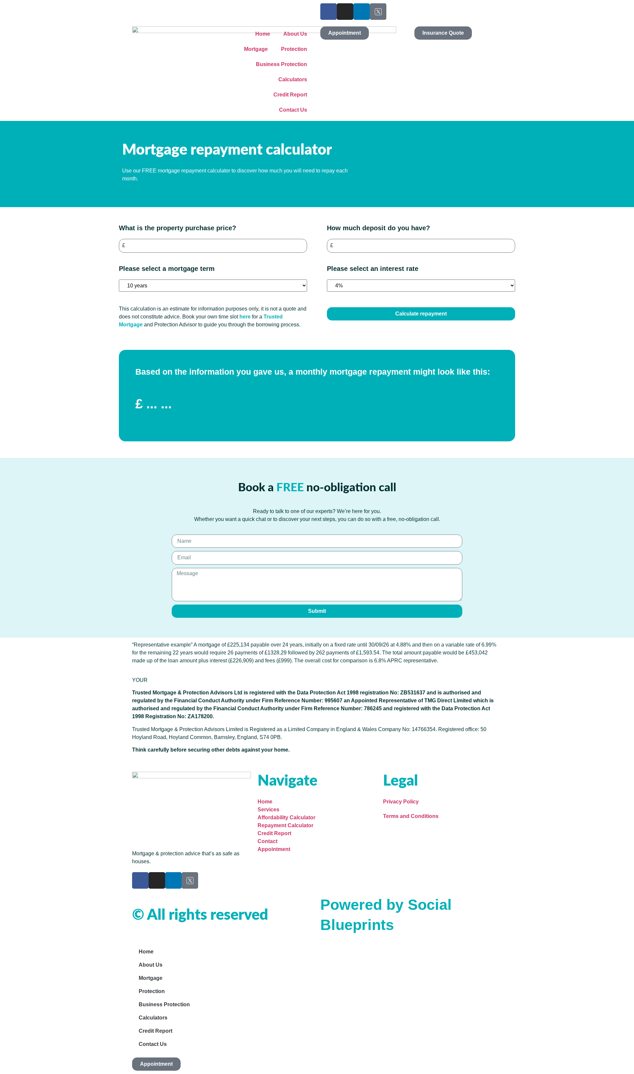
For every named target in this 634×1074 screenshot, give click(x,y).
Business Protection (281, 64)
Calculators (292, 79)
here (245, 316)
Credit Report (290, 94)
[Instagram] (345, 11)
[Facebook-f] (328, 11)
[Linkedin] (361, 11)
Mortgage (256, 49)
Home (262, 34)
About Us (295, 34)
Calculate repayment (421, 313)
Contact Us (293, 110)
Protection (294, 49)
